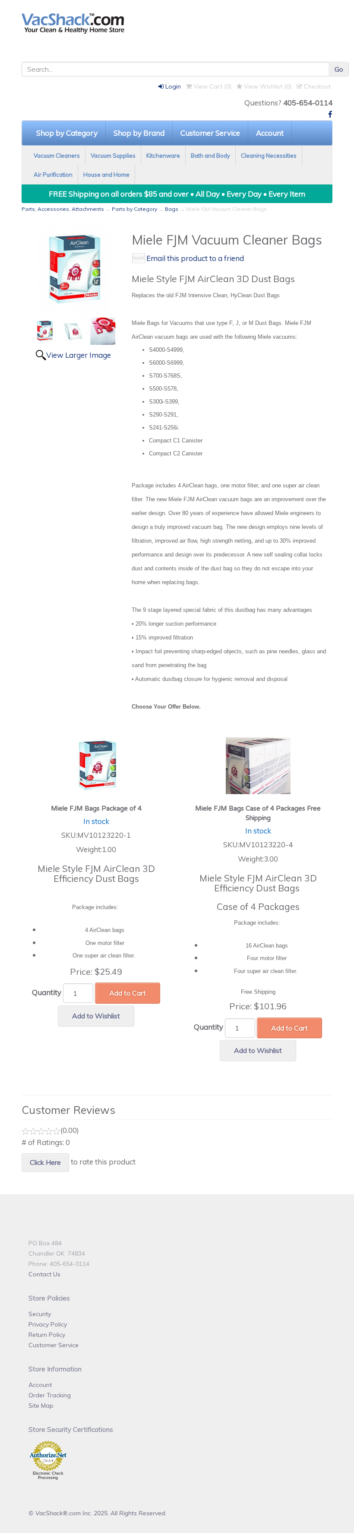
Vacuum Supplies (113, 155)
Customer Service (210, 132)
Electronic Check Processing (48, 1475)
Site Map (41, 1405)
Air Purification (53, 174)
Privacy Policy (47, 1324)
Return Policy (46, 1335)
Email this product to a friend (195, 258)
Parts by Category (134, 209)
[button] (353, 1528)
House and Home (106, 174)
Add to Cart (127, 993)
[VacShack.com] (177, 23)
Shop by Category (67, 132)
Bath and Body (210, 155)
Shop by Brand (139, 132)
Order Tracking (49, 1395)
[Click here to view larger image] (73, 269)
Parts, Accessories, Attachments (63, 209)
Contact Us (44, 1274)
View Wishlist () (266, 86)
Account (270, 132)
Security (39, 1314)
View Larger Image (78, 354)
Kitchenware (163, 155)
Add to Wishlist (96, 1015)
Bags (171, 209)
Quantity (46, 992)
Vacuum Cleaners (57, 155)
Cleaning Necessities (269, 155)
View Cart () (211, 86)
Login (172, 86)
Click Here (45, 1162)
